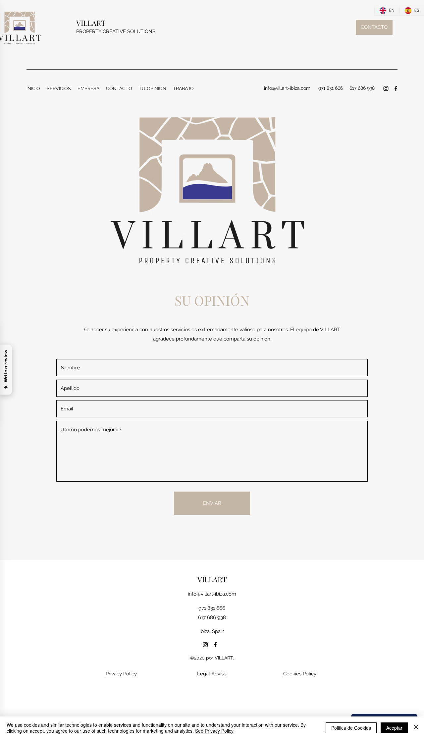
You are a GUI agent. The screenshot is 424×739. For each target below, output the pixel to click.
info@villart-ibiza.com (212, 594)
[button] (58, 88)
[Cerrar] (416, 728)
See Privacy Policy (214, 730)
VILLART (91, 23)
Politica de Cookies (351, 727)
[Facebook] (396, 88)
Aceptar (394, 727)
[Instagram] (386, 88)
